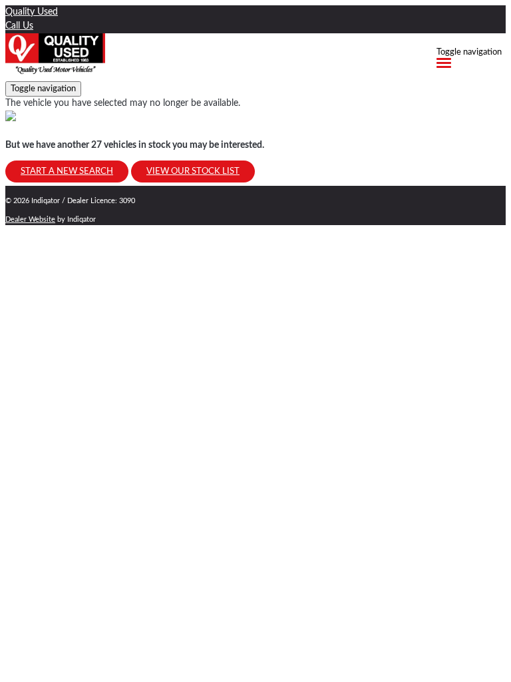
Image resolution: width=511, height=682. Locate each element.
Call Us (19, 26)
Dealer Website (30, 219)
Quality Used (31, 12)
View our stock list (193, 171)
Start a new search (67, 171)
